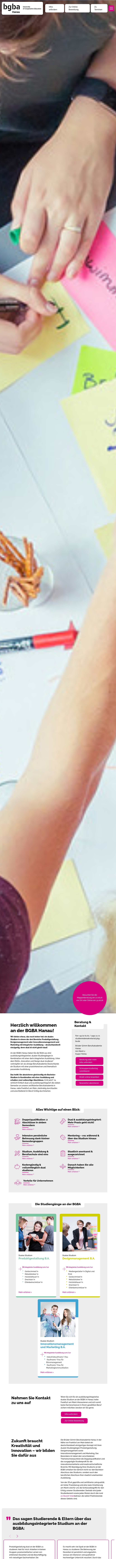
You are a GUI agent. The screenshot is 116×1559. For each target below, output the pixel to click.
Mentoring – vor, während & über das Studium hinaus (83, 1138)
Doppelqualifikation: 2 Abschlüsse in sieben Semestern (35, 1124)
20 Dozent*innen (67, 1496)
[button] (17, 1536)
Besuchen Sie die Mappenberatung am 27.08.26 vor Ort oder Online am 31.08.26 (89, 997)
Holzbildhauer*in (32, 1277)
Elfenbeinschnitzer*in (33, 1282)
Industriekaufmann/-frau (57, 1357)
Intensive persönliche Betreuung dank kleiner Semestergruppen (36, 1140)
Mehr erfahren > (25, 1292)
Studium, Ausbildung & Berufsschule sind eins (35, 1154)
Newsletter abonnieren (89, 1083)
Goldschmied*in (31, 1271)
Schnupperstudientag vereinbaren (88, 1069)
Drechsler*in (30, 1279)
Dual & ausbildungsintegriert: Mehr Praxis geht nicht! (84, 1122)
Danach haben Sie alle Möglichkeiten (80, 1168)
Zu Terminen (98, 8)
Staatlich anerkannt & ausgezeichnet (80, 1154)
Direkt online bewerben (89, 1077)
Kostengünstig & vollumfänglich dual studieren (34, 1169)
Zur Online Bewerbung (74, 8)
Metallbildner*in (31, 1274)
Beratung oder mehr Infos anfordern (88, 1061)
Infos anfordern (53, 8)
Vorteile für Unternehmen (38, 1182)
